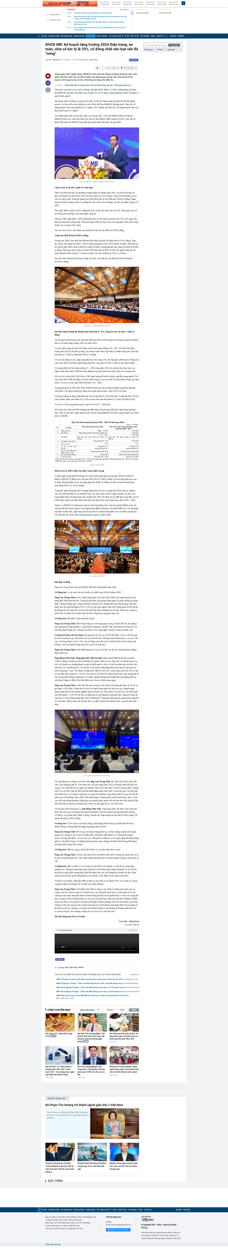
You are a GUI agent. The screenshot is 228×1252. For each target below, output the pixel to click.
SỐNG (153, 36)
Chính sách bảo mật (53, 1245)
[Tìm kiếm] (174, 45)
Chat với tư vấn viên (119, 1230)
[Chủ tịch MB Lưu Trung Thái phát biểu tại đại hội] (97, 153)
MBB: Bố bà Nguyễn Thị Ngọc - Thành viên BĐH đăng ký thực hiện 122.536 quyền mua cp (97, 992)
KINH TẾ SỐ (134, 36)
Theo (96, 930)
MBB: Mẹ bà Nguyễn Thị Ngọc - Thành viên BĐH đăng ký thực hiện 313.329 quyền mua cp (97, 988)
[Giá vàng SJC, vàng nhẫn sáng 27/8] (60, 1022)
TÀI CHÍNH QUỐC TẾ (116, 36)
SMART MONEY (102, 36)
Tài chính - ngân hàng (89, 60)
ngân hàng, (73, 967)
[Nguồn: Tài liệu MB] (97, 441)
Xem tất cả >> (135, 974)
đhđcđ (81, 967)
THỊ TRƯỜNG (144, 36)
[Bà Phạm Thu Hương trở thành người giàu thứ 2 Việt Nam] (114, 1123)
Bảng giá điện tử (55, 14)
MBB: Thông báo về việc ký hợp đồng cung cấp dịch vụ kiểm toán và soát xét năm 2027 (96, 979)
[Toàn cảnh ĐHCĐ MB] (97, 546)
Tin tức (160, 50)
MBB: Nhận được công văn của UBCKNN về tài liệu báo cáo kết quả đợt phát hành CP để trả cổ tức (92, 997)
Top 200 (186, 1210)
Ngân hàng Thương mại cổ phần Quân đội (98, 974)
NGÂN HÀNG (90, 36)
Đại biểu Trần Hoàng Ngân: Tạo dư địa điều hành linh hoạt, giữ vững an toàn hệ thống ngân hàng (91, 1037)
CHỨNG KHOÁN (54, 36)
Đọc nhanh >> (124, 10)
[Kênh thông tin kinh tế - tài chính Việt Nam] (70, 3)
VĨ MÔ (127, 36)
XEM (134, 1010)
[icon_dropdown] (183, 3)
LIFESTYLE (160, 36)
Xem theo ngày (87, 1010)
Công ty (150, 50)
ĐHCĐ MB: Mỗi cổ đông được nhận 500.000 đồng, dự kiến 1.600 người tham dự (98, 85)
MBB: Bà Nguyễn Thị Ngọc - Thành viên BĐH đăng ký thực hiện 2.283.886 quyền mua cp (97, 983)
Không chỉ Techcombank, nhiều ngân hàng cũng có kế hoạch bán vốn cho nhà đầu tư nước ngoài (124, 1069)
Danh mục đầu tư (55, 20)
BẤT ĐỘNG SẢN (66, 36)
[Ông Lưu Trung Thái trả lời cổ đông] (97, 741)
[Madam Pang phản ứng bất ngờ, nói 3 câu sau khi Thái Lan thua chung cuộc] (124, 1152)
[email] (48, 90)
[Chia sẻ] (48, 83)
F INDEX (180, 36)
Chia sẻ (134, 60)
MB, (66, 967)
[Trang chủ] (39, 36)
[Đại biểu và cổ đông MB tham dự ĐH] (97, 295)
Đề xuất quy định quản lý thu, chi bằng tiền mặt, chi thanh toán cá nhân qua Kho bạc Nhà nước (124, 1036)
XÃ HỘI (44, 36)
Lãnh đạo (171, 50)
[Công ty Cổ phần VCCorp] (162, 1219)
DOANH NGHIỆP (79, 36)
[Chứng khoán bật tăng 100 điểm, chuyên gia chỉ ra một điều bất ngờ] (92, 1152)
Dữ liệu (173, 36)
